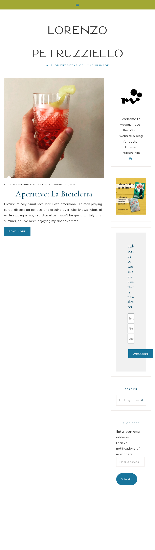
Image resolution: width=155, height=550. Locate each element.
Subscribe (126, 479)
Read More (17, 231)
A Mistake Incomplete (19, 184)
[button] (77, 4)
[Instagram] (131, 158)
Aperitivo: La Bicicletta (54, 194)
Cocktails (44, 184)
